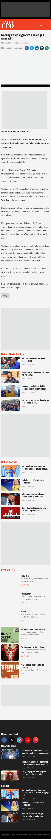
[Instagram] (36, 740)
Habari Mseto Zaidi (11, 354)
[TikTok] (20, 740)
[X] (32, 48)
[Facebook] (27, 48)
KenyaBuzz (7, 570)
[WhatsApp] (47, 48)
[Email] (42, 48)
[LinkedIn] (37, 48)
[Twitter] (12, 740)
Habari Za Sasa (9, 462)
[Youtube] (28, 740)
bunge (5, 295)
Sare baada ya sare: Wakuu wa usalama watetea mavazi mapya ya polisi (35, 792)
